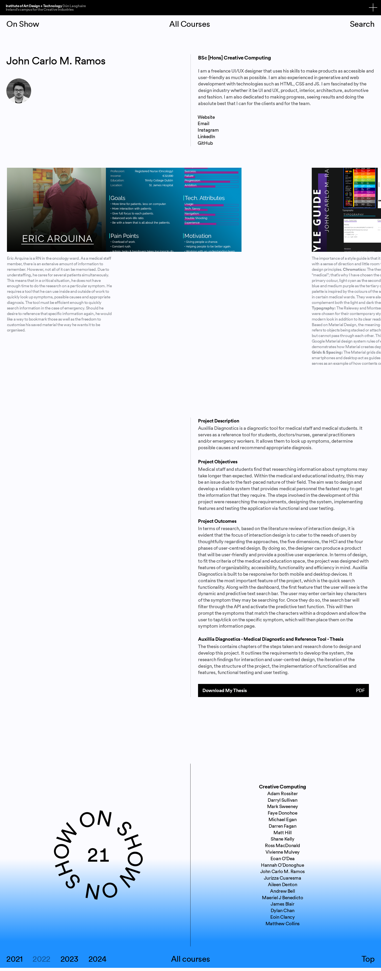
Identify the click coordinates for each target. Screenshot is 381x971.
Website (206, 117)
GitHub (205, 143)
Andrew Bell (282, 891)
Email (203, 123)
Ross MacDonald (282, 845)
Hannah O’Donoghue (282, 865)
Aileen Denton (282, 884)
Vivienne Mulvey (283, 852)
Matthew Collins (283, 923)
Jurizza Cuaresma (282, 878)
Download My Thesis (283, 690)
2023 (70, 959)
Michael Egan (282, 819)
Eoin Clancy (282, 917)
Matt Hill (282, 832)
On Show (22, 24)
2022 (41, 959)
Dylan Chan (282, 910)
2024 (98, 959)
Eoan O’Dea (282, 858)
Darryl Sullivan (282, 800)
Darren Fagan (282, 826)
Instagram (208, 130)
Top (368, 959)
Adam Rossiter (282, 793)
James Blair (282, 904)
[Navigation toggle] (373, 7)
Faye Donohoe (282, 813)
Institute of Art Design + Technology (46, 7)
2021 (14, 959)
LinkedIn (206, 136)
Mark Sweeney (282, 806)
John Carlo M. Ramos (282, 871)
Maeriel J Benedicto (282, 897)
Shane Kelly (282, 839)
